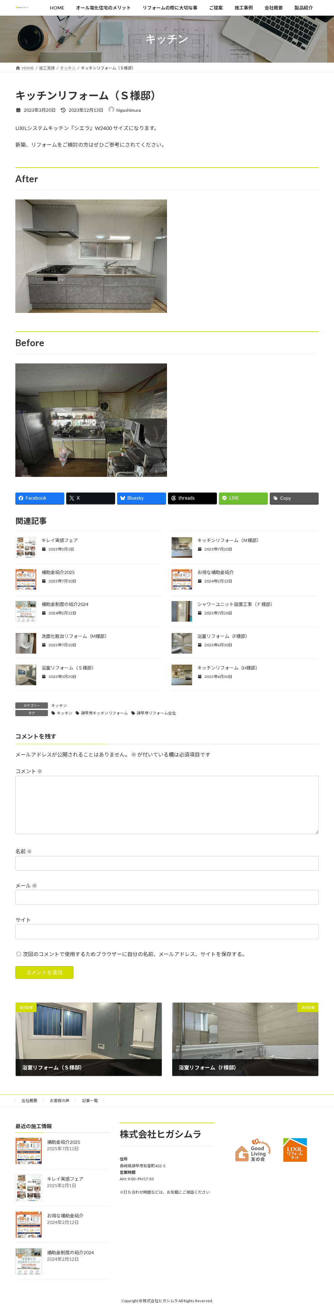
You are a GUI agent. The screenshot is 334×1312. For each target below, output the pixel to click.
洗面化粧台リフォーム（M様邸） (75, 636)
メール (26, 885)
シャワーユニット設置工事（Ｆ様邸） (236, 604)
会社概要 (29, 1100)
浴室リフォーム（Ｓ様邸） (68, 668)
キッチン (59, 705)
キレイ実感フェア (59, 540)
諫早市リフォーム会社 (156, 713)
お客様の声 (59, 1100)
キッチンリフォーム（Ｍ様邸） (229, 540)
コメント (28, 771)
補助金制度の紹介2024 (64, 604)
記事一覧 (90, 1100)
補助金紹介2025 (58, 572)
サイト (23, 920)
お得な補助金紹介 (215, 572)
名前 (23, 851)
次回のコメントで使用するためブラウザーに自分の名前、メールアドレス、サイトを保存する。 (135, 954)
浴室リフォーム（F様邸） (223, 636)
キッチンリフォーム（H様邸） (228, 668)
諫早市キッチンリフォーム (104, 713)
